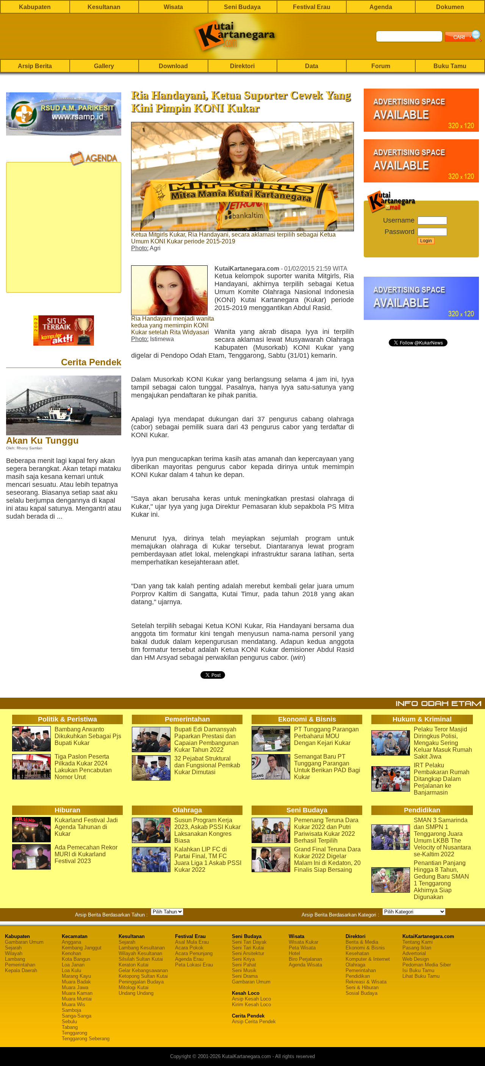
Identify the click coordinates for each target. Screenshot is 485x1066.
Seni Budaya (242, 7)
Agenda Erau (189, 959)
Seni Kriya (243, 959)
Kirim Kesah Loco (251, 1004)
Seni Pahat (244, 965)
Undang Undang (136, 993)
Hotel (294, 953)
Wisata (173, 7)
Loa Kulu (71, 970)
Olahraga (355, 965)
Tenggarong (74, 1033)
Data (311, 66)
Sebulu (69, 1021)
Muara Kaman (77, 993)
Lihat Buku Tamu (421, 976)
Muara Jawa (75, 987)
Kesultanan (104, 7)
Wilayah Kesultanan (140, 953)
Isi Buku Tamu (418, 970)
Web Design (415, 959)
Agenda (380, 7)
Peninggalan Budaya (141, 982)
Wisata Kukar (303, 942)
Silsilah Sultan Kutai (141, 959)
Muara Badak (76, 982)
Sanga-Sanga (76, 1016)
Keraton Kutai (134, 965)
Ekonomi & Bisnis (365, 948)
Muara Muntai (77, 999)
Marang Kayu (76, 976)
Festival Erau (311, 7)
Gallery (104, 66)
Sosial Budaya (361, 993)
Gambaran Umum (24, 942)
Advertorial (414, 953)
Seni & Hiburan (362, 987)
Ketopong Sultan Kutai (143, 976)
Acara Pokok (189, 948)
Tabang (70, 1027)
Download (173, 66)
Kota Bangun (76, 959)
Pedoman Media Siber (426, 965)
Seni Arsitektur (248, 953)
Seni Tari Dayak (249, 942)
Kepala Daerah (21, 970)
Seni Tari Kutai (248, 948)
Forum (380, 66)
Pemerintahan (20, 965)
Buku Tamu (449, 66)
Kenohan (71, 953)
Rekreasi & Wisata (366, 982)
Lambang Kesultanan (142, 948)
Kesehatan (357, 953)
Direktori (242, 66)
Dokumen (450, 7)
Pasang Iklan (416, 948)
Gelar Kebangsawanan (143, 970)
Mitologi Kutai (134, 987)
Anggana (71, 942)
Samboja (71, 1010)
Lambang (15, 959)
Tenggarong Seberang (86, 1038)
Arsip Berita (35, 66)
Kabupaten (35, 7)
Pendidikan (358, 976)
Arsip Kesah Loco (251, 999)
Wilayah (13, 953)
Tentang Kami (417, 942)
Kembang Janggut (82, 948)
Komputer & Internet (368, 959)
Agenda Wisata (305, 965)
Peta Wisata (302, 948)
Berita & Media (362, 942)
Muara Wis (73, 1004)
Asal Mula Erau (192, 942)
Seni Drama (245, 976)
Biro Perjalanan (305, 959)
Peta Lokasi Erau (194, 965)
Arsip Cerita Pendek (254, 1021)
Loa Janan (73, 965)
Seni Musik (244, 970)
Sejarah (13, 948)
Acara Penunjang (194, 953)
